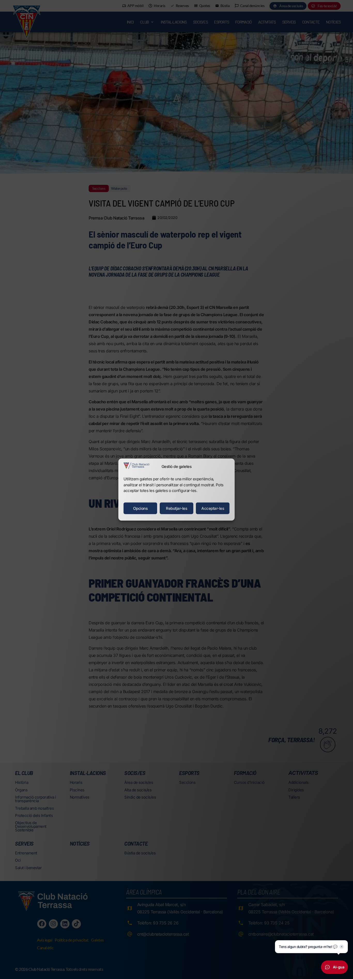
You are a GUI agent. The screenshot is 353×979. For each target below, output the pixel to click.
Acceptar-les (212, 508)
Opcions (140, 508)
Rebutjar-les (176, 508)
